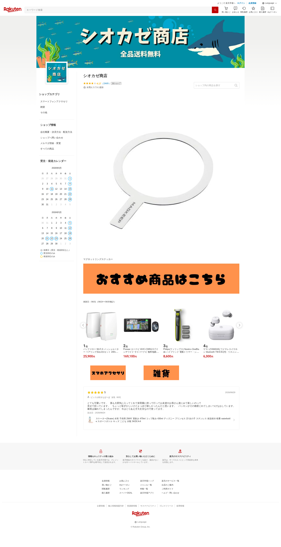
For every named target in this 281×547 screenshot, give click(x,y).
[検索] (215, 10)
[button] (269, 3)
